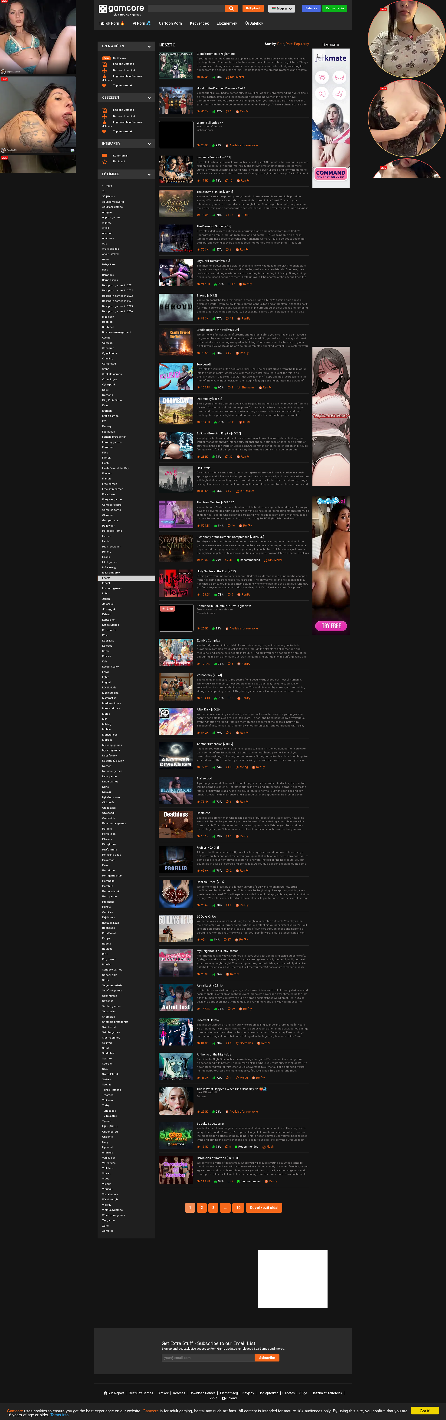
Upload (255, 8)
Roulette (107, 948)
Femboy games (111, 442)
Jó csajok (108, 604)
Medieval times (111, 703)
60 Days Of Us (206, 916)
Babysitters (108, 264)
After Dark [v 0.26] (208, 709)
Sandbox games (112, 969)
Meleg (106, 713)
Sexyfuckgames (112, 990)
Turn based (109, 1110)
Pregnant (108, 901)
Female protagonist (114, 436)
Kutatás (106, 656)
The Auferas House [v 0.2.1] (215, 192)
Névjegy (248, 1393)
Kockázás (108, 640)
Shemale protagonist (115, 1021)
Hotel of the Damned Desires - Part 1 (221, 88)
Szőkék (106, 1079)
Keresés (179, 1393)
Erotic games (110, 415)
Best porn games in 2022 (117, 290)
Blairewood (204, 778)
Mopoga (107, 739)
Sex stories (109, 1011)
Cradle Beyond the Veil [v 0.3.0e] (218, 330)
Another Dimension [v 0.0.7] (215, 744)
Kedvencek (199, 23)
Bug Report (115, 1393)
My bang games (112, 745)
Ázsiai (105, 259)
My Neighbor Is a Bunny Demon (218, 951)
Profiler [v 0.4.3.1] (208, 847)
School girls (109, 975)
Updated (107, 1147)
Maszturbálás (110, 692)
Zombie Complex (208, 640)
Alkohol (107, 233)
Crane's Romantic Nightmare (216, 53)
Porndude (108, 870)
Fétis (105, 452)
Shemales (108, 1016)
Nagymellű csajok (113, 760)
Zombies (107, 1230)
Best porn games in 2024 (117, 301)
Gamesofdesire (111, 504)
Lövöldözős (109, 687)
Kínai (105, 635)
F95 (104, 421)
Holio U (106, 551)
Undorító (107, 1136)
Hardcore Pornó (112, 530)
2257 (213, 1398)
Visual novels (110, 1194)
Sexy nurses (109, 995)
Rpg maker (109, 959)
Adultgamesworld (113, 201)
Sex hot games (111, 1006)
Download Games (203, 1393)
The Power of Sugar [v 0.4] (214, 226)
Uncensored (110, 1131)
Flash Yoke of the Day (115, 468)
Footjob (107, 473)
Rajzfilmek (108, 917)
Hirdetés (288, 1393)
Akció (105, 227)
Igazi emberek (111, 572)
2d (103, 191)
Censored (108, 348)
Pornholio (108, 881)
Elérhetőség (229, 1393)
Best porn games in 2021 (117, 285)
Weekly (106, 1204)
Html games (109, 562)
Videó (105, 1178)
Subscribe (267, 1358)
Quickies (107, 912)
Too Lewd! (204, 364)
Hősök (106, 557)
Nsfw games (110, 776)
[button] (281, 9)
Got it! (425, 1410)
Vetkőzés (107, 1168)
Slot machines (111, 1037)
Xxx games (108, 1220)
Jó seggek (108, 609)
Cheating (107, 358)
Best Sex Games (141, 1393)
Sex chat (107, 1001)
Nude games (110, 781)
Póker (106, 865)
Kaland (106, 614)
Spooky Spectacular (210, 1123)
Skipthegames (111, 1032)
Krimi (105, 651)
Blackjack (108, 316)
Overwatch (108, 818)
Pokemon (108, 860)
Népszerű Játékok (123, 70)
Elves (105, 405)
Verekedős (108, 1163)
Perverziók (108, 833)
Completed (109, 363)
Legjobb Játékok (123, 63)
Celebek (107, 342)
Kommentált (120, 155)
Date (280, 44)
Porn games (110, 896)
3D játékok (108, 196)
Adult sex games (112, 206)
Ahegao (107, 212)
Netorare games (112, 771)
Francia (106, 478)
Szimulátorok (110, 1074)
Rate (289, 44)
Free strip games (112, 489)
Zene (105, 1225)
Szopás (106, 1084)
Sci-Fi (105, 980)
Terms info (59, 1414)
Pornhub (107, 886)
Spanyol (107, 1042)
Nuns (105, 786)
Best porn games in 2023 (117, 295)
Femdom (108, 447)
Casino (106, 337)
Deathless (203, 813)
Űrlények (107, 1152)
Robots (106, 943)
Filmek (106, 457)
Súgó (303, 1393)
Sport (105, 1048)
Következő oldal (264, 1207)
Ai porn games (111, 217)
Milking (106, 724)
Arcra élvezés (110, 248)
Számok (107, 1058)
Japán (106, 598)
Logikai (106, 682)
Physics (107, 839)
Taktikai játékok (111, 1089)
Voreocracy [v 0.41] (209, 675)
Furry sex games (112, 499)
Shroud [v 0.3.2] (207, 295)
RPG (105, 954)
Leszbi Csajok (110, 666)
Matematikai (109, 698)
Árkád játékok (110, 254)
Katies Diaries (110, 624)
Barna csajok (110, 280)
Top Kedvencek (122, 85)
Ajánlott (106, 222)
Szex (105, 1069)
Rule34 (106, 964)
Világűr (106, 1184)
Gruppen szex (110, 520)
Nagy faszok (109, 755)
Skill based (109, 1027)
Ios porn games (112, 588)
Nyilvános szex (111, 797)
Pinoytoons (109, 844)
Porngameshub (112, 875)
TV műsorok (109, 1115)
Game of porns (111, 509)
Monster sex (109, 734)
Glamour (107, 515)
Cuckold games (112, 374)
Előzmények (227, 23)
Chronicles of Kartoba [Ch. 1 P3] (218, 1158)
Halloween (108, 525)
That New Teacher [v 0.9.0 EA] (216, 502)
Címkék (163, 1393)
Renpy (106, 938)
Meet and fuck (111, 708)
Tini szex (107, 1100)
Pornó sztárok (110, 891)
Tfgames (107, 1095)
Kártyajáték (108, 619)
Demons (107, 395)
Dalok (105, 389)
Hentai (106, 541)
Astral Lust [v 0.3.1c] (210, 985)
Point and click (111, 854)
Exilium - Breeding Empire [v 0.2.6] (219, 433)
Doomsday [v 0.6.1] (209, 399)
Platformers (109, 849)
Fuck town (108, 494)
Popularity (301, 44)
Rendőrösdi (109, 933)
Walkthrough (110, 1199)
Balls (105, 269)
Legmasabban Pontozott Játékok (122, 78)
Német (106, 766)
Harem (106, 536)
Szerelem (108, 1063)
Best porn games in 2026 (117, 311)
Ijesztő (106, 578)
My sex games (111, 750)
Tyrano (106, 1121)
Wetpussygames (112, 1210)
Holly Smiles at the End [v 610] (216, 571)
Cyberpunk (108, 384)
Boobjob (107, 321)
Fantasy (106, 426)
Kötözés (107, 645)
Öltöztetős (108, 802)
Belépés (311, 8)
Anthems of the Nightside (214, 1054)
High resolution (111, 546)
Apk (104, 243)
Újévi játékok (110, 1126)
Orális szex (108, 807)
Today (105, 1105)
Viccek (106, 1173)
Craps (105, 369)
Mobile (106, 729)
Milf (104, 718)
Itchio (105, 593)
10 (238, 1207)
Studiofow (108, 1053)
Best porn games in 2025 (117, 306)
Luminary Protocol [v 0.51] (214, 157)
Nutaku (106, 792)
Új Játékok (254, 23)
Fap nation (108, 431)
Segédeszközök (112, 985)
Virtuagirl (107, 1189)
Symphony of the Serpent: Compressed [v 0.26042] (230, 537)
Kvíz (104, 661)
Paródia (107, 828)
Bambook (108, 275)
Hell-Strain (203, 468)
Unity (105, 1142)
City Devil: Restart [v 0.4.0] (213, 261)
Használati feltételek (327, 1393)
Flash (105, 463)
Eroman (107, 410)
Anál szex (108, 238)
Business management (116, 332)
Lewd (105, 672)
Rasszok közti (110, 922)
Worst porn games (113, 1215)
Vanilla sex (108, 1157)
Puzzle (106, 907)
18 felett (107, 186)
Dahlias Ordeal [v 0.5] (210, 882)
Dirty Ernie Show (112, 400)
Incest (106, 583)
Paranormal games (114, 823)
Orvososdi (108, 812)
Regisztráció (335, 8)
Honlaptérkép (269, 1393)
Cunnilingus (109, 379)
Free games (109, 483)
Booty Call (108, 327)
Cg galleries (109, 353)
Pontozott (118, 161)
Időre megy (109, 567)
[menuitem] (126, 58)
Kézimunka (109, 630)
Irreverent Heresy (208, 1020)
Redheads (108, 927)
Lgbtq (105, 677)
